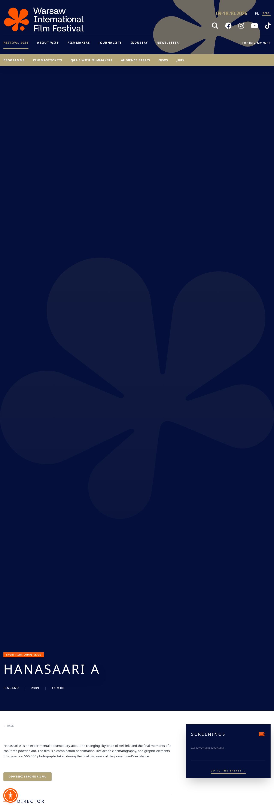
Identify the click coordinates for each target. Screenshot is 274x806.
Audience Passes (135, 60)
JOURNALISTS (110, 43)
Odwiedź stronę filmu (27, 776)
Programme (13, 60)
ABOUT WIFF (48, 43)
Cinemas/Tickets (47, 60)
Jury (181, 60)
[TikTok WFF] (268, 26)
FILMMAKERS (78, 43)
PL (257, 13)
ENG (266, 13)
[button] (10, 795)
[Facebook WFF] (228, 26)
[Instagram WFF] (241, 26)
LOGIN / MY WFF (256, 43)
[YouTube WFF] (254, 26)
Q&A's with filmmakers (91, 60)
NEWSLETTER (168, 43)
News (163, 60)
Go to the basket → (228, 770)
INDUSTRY (139, 43)
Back (10, 725)
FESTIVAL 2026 (15, 43)
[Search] (215, 26)
